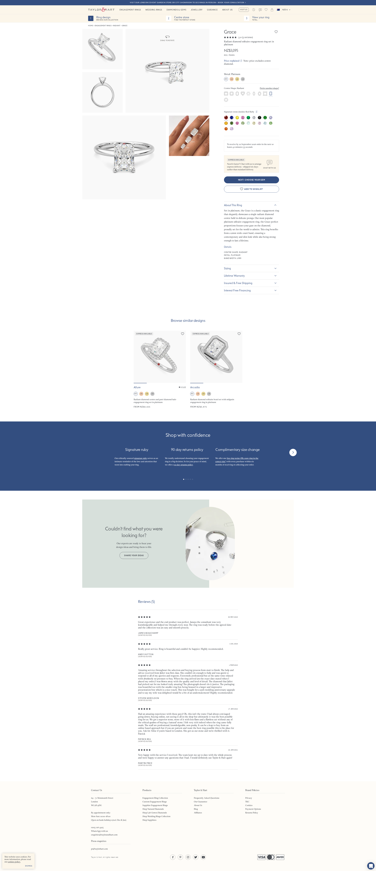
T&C (247, 801)
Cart (272, 10)
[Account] (253, 9)
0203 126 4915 (97, 827)
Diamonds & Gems (176, 10)
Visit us (243, 10)
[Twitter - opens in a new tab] (195, 857)
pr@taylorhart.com (99, 848)
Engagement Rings (130, 10)
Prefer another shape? (269, 88)
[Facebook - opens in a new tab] (172, 857)
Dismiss (28, 866)
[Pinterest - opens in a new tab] (180, 857)
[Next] (293, 452)
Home (90, 26)
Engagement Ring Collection (155, 798)
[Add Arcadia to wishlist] (239, 334)
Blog (196, 809)
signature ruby (140, 458)
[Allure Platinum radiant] (160, 369)
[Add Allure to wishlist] (183, 334)
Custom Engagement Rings (154, 801)
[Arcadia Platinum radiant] (216, 369)
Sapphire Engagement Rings (155, 805)
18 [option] (231, 79)
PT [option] (226, 79)
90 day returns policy (183, 464)
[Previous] (83, 452)
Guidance (212, 10)
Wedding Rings (153, 10)
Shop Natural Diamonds (153, 809)
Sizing (227, 268)
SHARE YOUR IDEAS (134, 555)
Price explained (231, 60)
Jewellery (197, 10)
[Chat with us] (371, 866)
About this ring (233, 205)
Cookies (248, 805)
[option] (226, 94)
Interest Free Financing (237, 290)
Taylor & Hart (101, 10)
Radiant (116, 26)
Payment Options (253, 809)
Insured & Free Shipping (238, 283)
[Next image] (182, 357)
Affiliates (198, 812)
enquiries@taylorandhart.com (104, 834)
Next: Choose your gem (251, 180)
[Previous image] (138, 357)
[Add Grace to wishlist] (276, 32)
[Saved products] (266, 10)
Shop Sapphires (149, 820)
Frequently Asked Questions (206, 798)
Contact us (260, 10)
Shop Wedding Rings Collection (156, 816)
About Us (227, 10)
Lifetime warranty (234, 275)
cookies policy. (14, 861)
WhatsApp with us (99, 831)
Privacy (248, 798)
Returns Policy (251, 812)
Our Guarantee (200, 801)
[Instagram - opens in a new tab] (188, 857)
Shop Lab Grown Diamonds (154, 812)
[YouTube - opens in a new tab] (203, 857)
